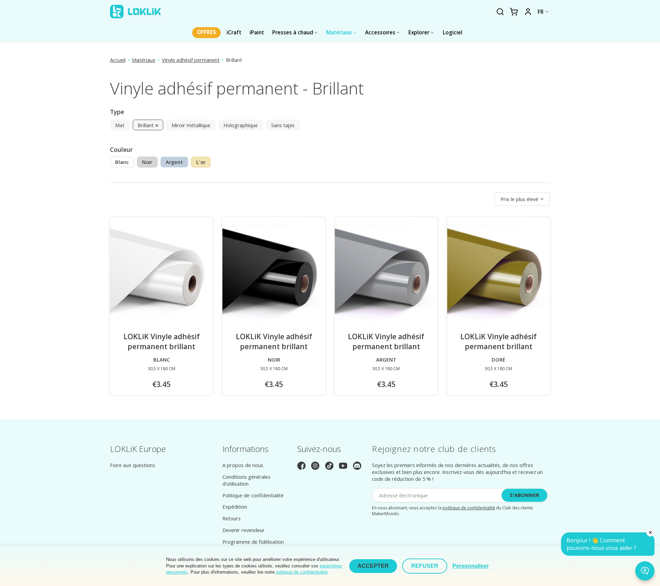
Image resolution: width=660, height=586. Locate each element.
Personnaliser (470, 566)
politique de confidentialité (468, 508)
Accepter (373, 566)
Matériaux (143, 59)
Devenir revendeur (243, 530)
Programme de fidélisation (253, 541)
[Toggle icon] (500, 12)
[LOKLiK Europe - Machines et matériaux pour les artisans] (135, 12)
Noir (147, 161)
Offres (206, 32)
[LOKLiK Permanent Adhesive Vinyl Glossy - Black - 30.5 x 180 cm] (273, 274)
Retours (231, 518)
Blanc (122, 161)
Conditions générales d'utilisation (246, 480)
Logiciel (452, 32)
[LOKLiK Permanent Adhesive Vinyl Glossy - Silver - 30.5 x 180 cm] (386, 274)
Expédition (234, 506)
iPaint (257, 32)
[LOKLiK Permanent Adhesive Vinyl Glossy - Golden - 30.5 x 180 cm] (498, 274)
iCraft (234, 32)
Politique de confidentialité (253, 495)
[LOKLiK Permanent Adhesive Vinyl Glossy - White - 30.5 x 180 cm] (161, 274)
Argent (174, 161)
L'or (201, 161)
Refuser (424, 566)
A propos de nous (242, 465)
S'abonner (524, 494)
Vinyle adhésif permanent (191, 59)
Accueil (117, 59)
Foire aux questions (132, 465)
